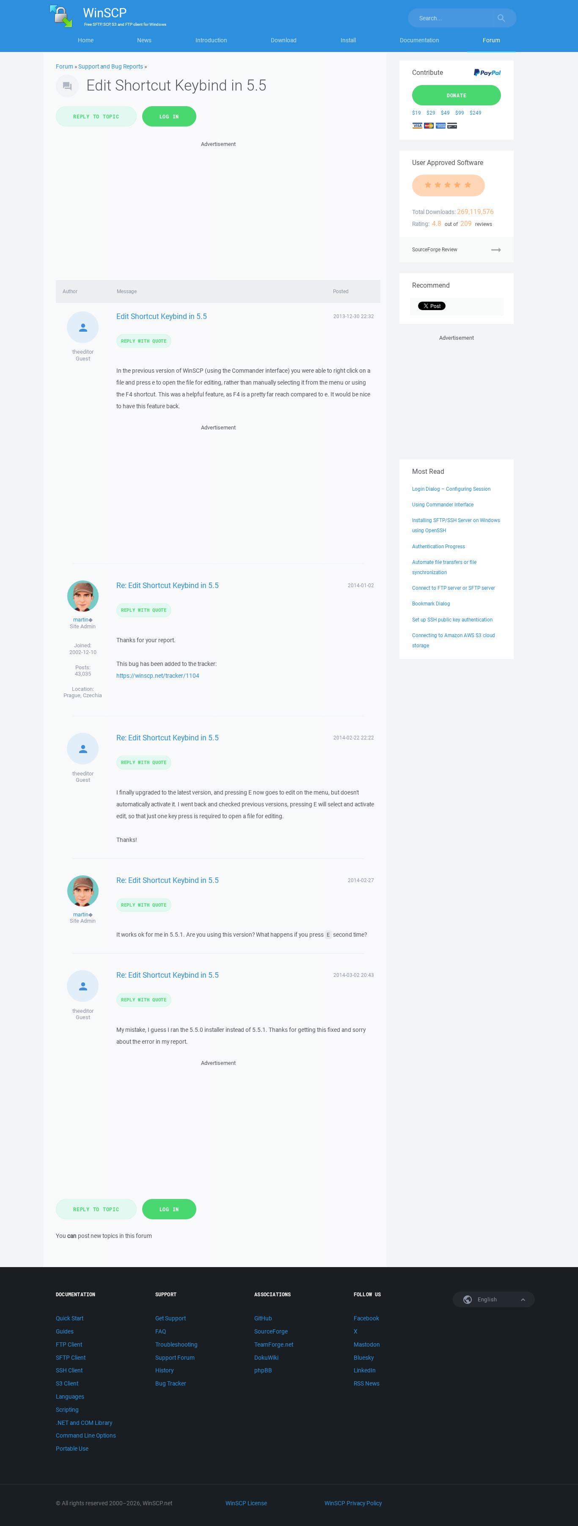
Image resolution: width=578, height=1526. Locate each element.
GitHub (263, 1318)
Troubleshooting (176, 1344)
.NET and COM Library (84, 1423)
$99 (459, 113)
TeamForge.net (273, 1344)
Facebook (366, 1318)
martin (80, 619)
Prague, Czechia (82, 695)
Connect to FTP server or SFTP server (453, 588)
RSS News (367, 1383)
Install (348, 40)
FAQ (160, 1331)
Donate (457, 95)
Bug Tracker (170, 1383)
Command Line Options (86, 1435)
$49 (445, 113)
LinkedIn (365, 1370)
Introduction (211, 40)
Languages (70, 1396)
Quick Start (69, 1318)
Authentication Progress (438, 546)
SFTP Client (70, 1357)
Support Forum (175, 1357)
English (486, 1299)
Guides (65, 1331)
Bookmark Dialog (431, 603)
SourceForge (271, 1331)
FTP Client (69, 1344)
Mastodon (367, 1344)
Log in (169, 116)
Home (86, 40)
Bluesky (364, 1357)
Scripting (67, 1409)
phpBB (263, 1370)
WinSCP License (246, 1503)
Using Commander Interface (442, 504)
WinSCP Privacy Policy (353, 1503)
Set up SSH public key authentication (452, 619)
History (164, 1370)
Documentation (419, 40)
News (144, 40)
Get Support (170, 1318)
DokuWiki (266, 1357)
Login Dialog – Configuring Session (451, 489)
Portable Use (72, 1448)
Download (284, 40)
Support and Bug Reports (110, 66)
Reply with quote (144, 341)
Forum (491, 40)
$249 (476, 113)
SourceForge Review (434, 249)
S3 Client (67, 1383)
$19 (416, 113)
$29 (431, 113)
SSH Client (69, 1370)
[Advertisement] (218, 208)
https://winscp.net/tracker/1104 (157, 675)
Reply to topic (96, 116)
